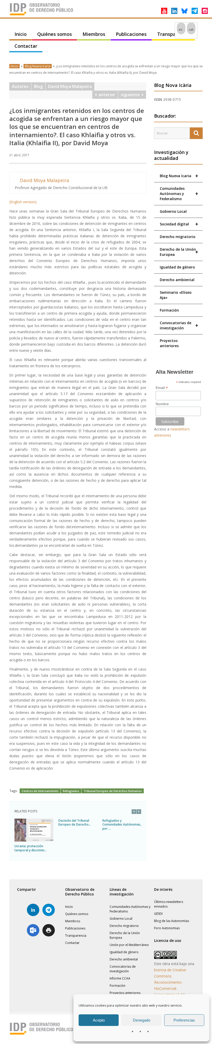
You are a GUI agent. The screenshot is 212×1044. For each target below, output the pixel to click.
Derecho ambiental (177, 279)
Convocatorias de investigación (179, 325)
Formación (169, 310)
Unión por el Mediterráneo (129, 945)
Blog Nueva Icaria (37, 66)
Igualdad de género (177, 267)
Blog (38, 86)
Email (162, 387)
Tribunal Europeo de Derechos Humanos (113, 791)
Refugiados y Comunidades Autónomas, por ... (121, 824)
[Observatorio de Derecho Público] (41, 15)
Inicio (20, 34)
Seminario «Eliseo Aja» (176, 295)
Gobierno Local (173, 211)
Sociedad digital (179, 224)
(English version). (23, 201)
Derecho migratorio (177, 236)
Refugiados (71, 791)
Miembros (93, 34)
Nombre (162, 404)
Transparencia (173, 34)
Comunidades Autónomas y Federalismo (179, 193)
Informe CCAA (120, 978)
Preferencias (184, 1020)
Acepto (99, 1020)
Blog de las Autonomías (171, 921)
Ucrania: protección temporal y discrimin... (30, 848)
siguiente (131, 94)
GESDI (158, 913)
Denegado (141, 1020)
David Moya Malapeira (70, 86)
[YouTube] (164, 11)
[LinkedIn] (174, 11)
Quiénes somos (54, 34)
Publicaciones (131, 34)
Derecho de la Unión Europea (179, 252)
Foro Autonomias (167, 928)
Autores (20, 86)
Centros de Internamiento (40, 791)
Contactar (25, 46)
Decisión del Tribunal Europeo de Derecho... (74, 822)
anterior (105, 94)
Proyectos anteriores (169, 343)
